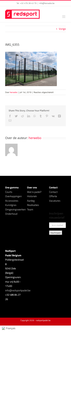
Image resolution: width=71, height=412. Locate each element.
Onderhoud (11, 214)
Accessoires (11, 201)
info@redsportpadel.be (18, 290)
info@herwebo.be (46, 3)
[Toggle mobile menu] (64, 16)
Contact (53, 192)
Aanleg (31, 201)
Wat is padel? (34, 192)
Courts (8, 192)
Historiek (32, 196)
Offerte (53, 196)
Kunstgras (10, 205)
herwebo (13, 92)
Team (30, 209)
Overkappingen (13, 196)
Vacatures (54, 201)
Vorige (62, 29)
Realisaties (33, 205)
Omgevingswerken (15, 209)
